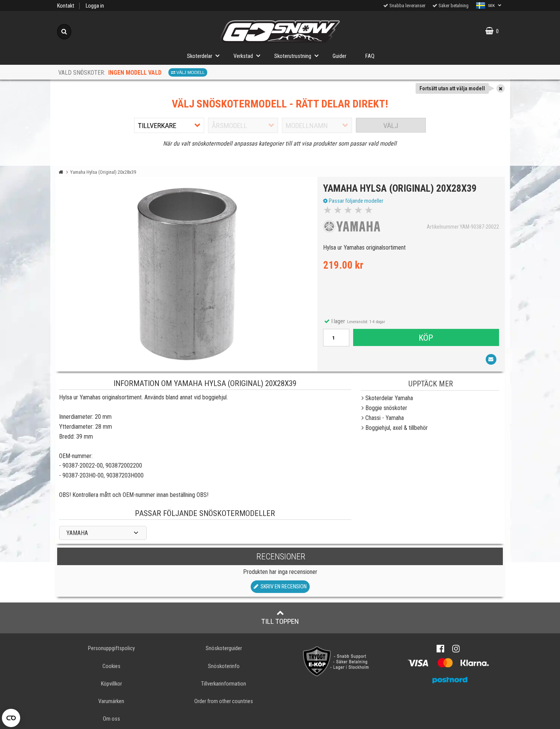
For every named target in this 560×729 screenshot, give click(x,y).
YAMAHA (77, 533)
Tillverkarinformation (223, 684)
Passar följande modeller (355, 201)
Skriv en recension (282, 586)
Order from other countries (223, 701)
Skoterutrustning (292, 56)
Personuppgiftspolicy (111, 648)
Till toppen (280, 621)
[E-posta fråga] (491, 359)
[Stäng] (500, 88)
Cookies (111, 666)
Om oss (111, 719)
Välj (390, 125)
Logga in (95, 6)
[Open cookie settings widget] (11, 718)
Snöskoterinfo (224, 666)
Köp (426, 338)
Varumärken (111, 701)
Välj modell (190, 72)
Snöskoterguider (224, 648)
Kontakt (65, 6)
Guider (339, 56)
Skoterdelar (199, 56)
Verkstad (243, 56)
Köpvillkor (111, 684)
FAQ (369, 56)
